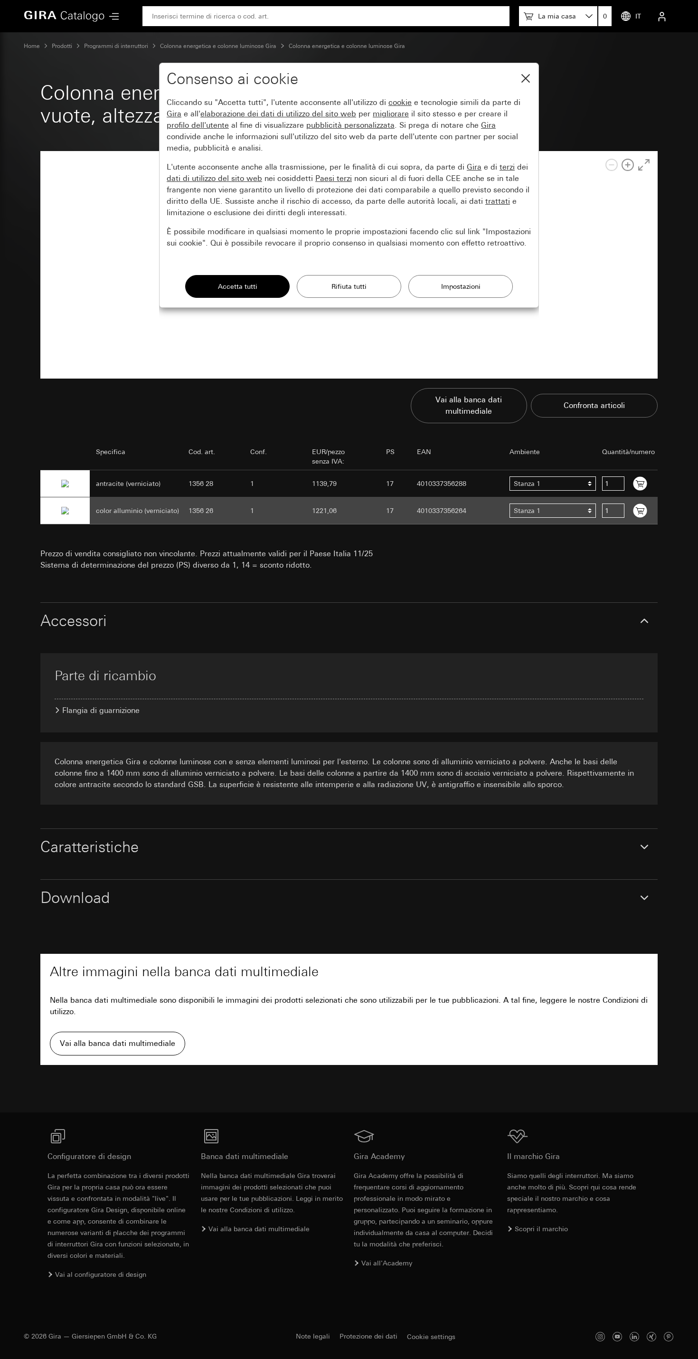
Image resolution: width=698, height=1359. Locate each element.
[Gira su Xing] (651, 1336)
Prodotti (62, 46)
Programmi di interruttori (116, 46)
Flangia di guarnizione (101, 710)
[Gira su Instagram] (600, 1336)
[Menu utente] (662, 16)
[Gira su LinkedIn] (634, 1336)
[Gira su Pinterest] (668, 1336)
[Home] (64, 16)
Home (32, 46)
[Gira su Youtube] (617, 1336)
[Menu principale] (111, 16)
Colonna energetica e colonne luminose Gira (218, 46)
